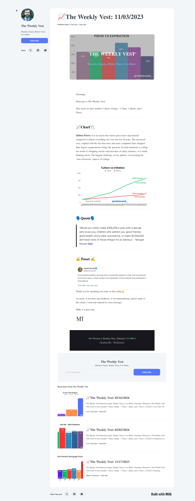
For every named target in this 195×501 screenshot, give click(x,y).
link (90, 243)
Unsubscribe (105, 342)
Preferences (118, 342)
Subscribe (34, 40)
